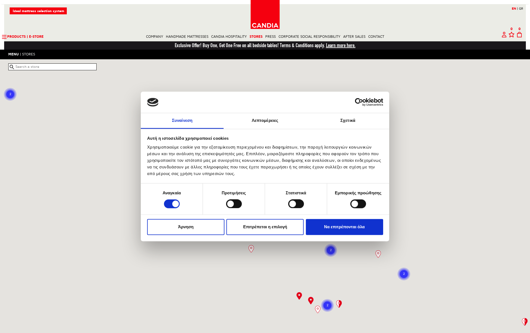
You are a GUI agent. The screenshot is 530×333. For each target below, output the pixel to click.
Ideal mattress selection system (38, 11)
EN (515, 9)
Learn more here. (341, 45)
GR (521, 8)
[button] (251, 249)
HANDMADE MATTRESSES (187, 37)
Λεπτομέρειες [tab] (265, 120)
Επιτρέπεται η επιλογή (265, 226)
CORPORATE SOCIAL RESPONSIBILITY (309, 37)
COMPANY (154, 37)
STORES (256, 37)
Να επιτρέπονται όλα (344, 226)
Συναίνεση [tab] (182, 120)
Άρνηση (186, 226)
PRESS (270, 37)
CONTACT (376, 37)
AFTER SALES (354, 37)
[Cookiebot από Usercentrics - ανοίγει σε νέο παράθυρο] (359, 102)
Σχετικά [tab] (347, 120)
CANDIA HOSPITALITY (229, 37)
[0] (511, 36)
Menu (13, 54)
